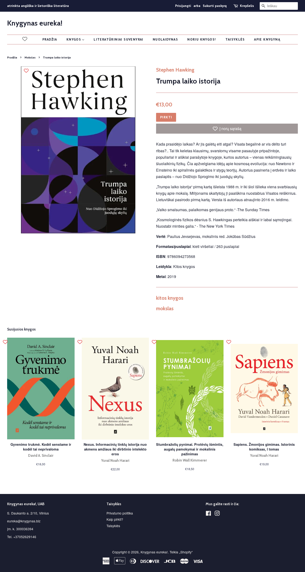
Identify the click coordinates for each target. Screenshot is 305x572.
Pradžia (12, 57)
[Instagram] (217, 514)
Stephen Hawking (175, 70)
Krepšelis (247, 6)
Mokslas (30, 57)
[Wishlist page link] (24, 39)
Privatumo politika (120, 513)
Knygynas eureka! (34, 23)
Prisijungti (183, 6)
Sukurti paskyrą (215, 6)
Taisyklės (113, 525)
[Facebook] (208, 514)
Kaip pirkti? (115, 519)
